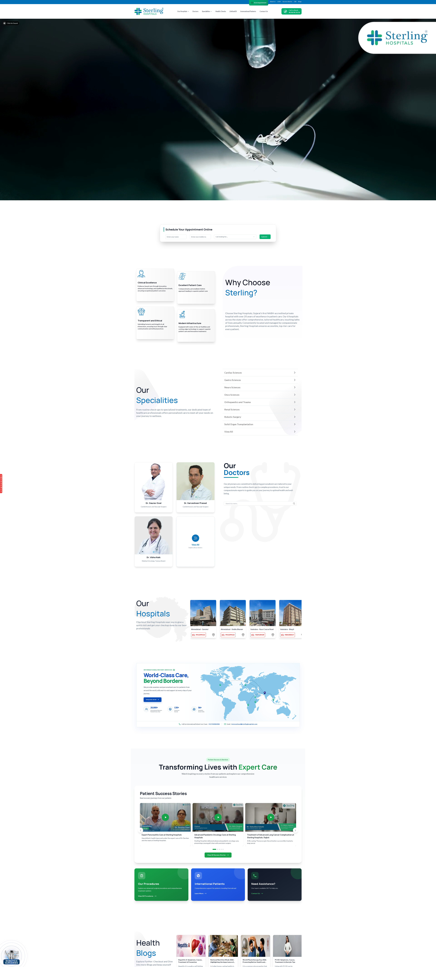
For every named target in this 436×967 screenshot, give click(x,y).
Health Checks (221, 11)
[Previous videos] (140, 830)
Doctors (195, 11)
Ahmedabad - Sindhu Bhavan (232, 629)
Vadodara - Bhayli (287, 629)
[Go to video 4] (221, 849)
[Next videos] (295, 830)
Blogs (300, 1)
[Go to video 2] (217, 849)
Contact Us (264, 11)
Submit (264, 237)
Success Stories (287, 1)
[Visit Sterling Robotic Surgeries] (11, 957)
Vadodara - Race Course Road (262, 629)
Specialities (206, 11)
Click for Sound (12, 23)
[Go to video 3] (219, 849)
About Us (273, 1)
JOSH (279, 1)
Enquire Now (151, 699)
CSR (295, 1)
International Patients (248, 11)
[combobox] (235, 236)
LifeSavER (233, 11)
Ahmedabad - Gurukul (199, 629)
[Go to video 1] (214, 849)
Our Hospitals (182, 11)
